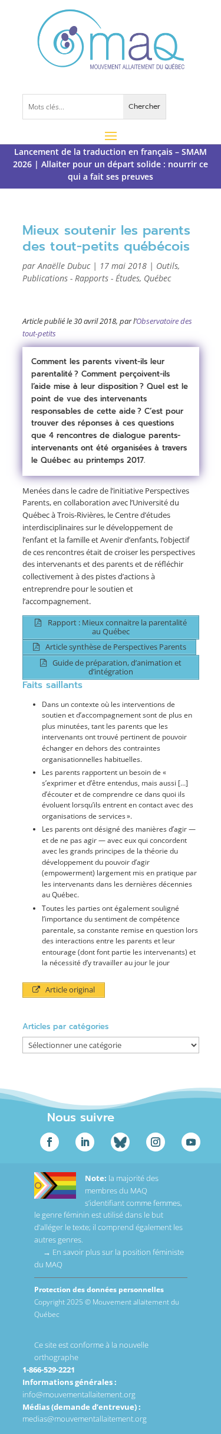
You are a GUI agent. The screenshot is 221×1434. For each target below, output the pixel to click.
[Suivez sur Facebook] (49, 1142)
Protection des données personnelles (99, 1289)
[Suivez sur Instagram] (155, 1142)
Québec (157, 278)
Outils (167, 265)
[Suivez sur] (120, 1142)
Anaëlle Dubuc (64, 265)
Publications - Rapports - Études (81, 278)
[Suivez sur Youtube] (191, 1142)
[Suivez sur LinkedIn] (84, 1142)
